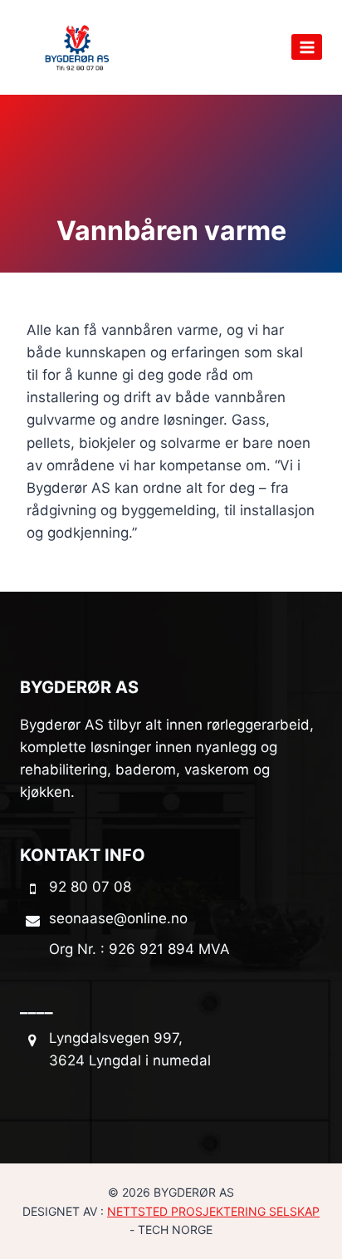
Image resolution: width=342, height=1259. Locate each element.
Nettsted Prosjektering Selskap (213, 1211)
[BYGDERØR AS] (78, 47)
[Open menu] (306, 47)
